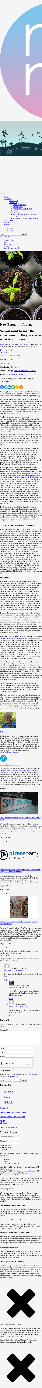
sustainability (20, 374)
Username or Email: (7, 1137)
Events (6, 222)
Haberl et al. (4, 543)
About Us (7, 199)
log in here (3, 1155)
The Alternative (12, 691)
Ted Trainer (7, 363)
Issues (6, 242)
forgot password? (6, 1145)
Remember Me (7, 1147)
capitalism (5, 374)
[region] (21, 156)
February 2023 (24, 344)
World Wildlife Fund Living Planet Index (26, 476)
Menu (2, 193)
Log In (11, 230)
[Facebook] (2, 385)
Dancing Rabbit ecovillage (12, 587)
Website (2, 1056)
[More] (21, 385)
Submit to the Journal (11, 248)
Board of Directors (19, 205)
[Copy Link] (17, 385)
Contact (7, 224)
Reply (6, 980)
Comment (4, 1030)
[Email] (13, 385)
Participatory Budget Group (22, 209)
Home (6, 197)
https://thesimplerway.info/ (9, 752)
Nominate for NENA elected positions (26, 218)
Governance (13, 203)
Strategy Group (18, 207)
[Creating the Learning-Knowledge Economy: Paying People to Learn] (19, 917)
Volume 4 (15, 344)
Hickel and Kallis (23, 541)
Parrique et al (33, 541)
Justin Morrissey (19, 985)
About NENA (13, 201)
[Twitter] (6, 385)
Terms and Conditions (11, 1163)
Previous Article (6, 350)
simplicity (12, 374)
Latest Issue (8, 244)
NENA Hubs (13, 211)
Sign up (11, 228)
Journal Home (9, 240)
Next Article (4, 352)
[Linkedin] (9, 385)
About (6, 246)
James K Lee (28, 1173)
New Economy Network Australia (24, 1171)
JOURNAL (6, 236)
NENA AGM (13, 213)
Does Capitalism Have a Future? (25, 371)
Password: (3, 1141)
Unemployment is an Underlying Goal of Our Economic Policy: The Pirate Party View (20, 871)
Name (2, 1048)
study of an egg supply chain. (13, 638)
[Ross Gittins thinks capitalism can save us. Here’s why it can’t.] (19, 813)
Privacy (6, 1161)
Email (2, 1052)
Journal (2, 344)
